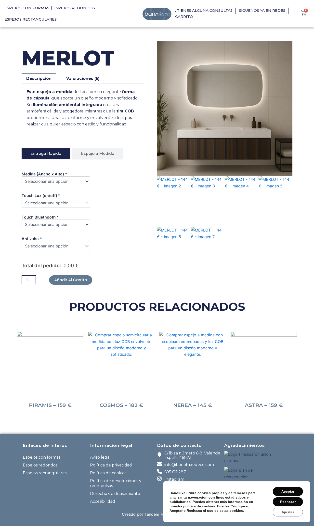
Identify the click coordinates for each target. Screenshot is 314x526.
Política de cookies (108, 473)
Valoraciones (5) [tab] (83, 78)
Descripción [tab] (39, 78)
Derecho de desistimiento (115, 493)
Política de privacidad (111, 465)
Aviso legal (100, 457)
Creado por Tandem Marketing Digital (157, 514)
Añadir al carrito (70, 280)
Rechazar (288, 502)
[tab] (46, 153)
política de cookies (199, 506)
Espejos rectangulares (30, 19)
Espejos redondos (74, 8)
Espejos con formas (26, 8)
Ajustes (288, 512)
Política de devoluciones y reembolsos (115, 483)
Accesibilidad (102, 501)
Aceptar (287, 491)
